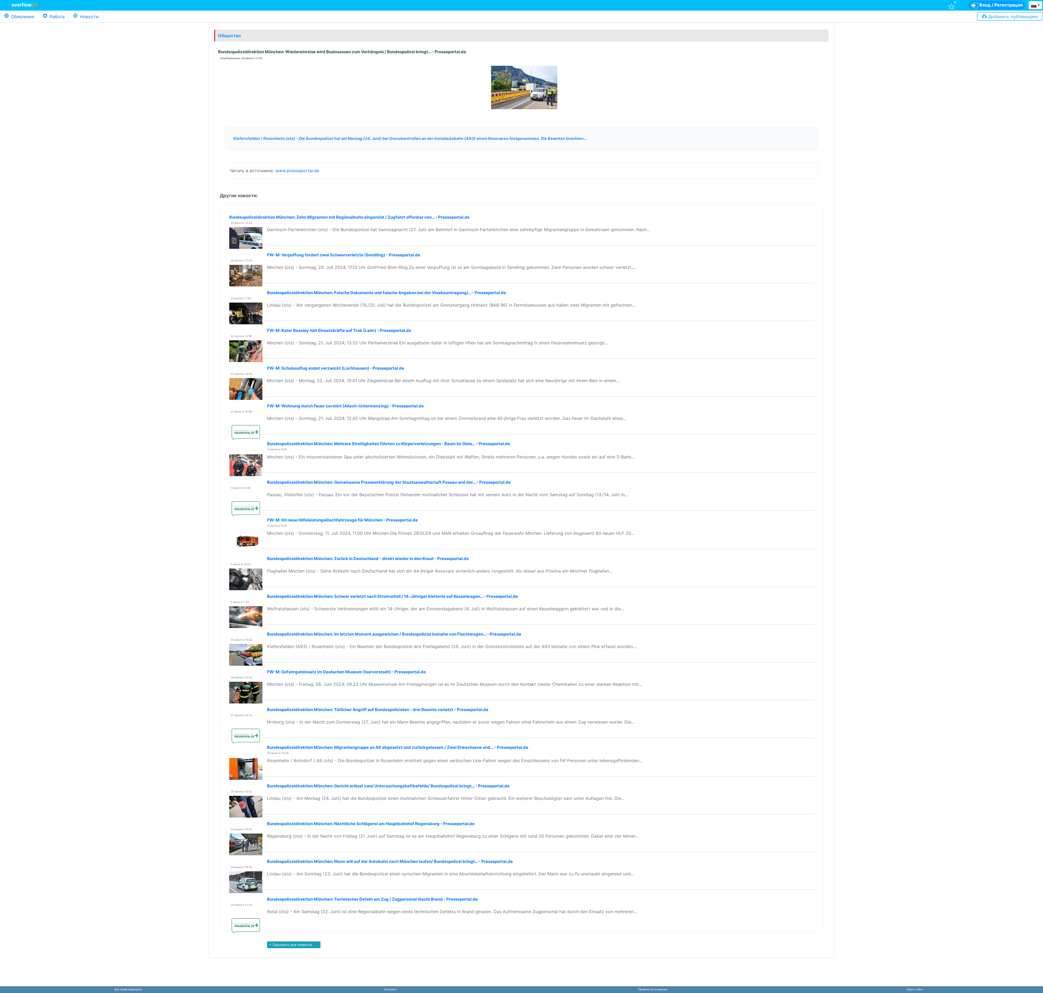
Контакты (390, 989)
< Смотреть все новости (290, 944)
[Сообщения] (720, 5)
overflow (25, 5)
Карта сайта (915, 989)
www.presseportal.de (297, 170)
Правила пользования (652, 989)
